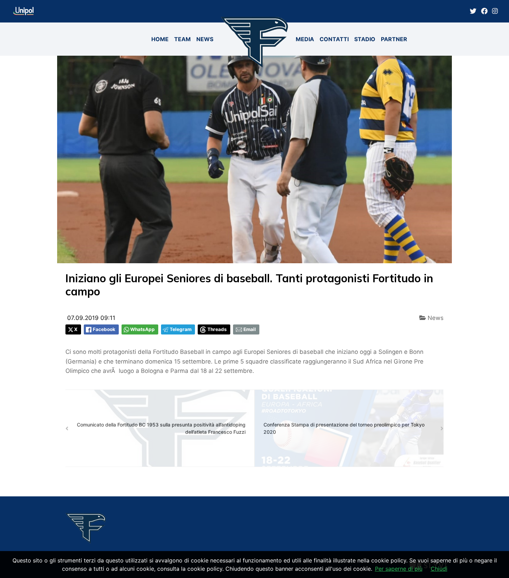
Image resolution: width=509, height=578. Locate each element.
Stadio (364, 39)
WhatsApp (142, 329)
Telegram (180, 329)
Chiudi (439, 568)
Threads (217, 329)
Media (305, 39)
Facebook (104, 329)
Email (249, 329)
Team (182, 39)
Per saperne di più (398, 568)
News (204, 39)
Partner (394, 39)
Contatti (334, 39)
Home (160, 39)
